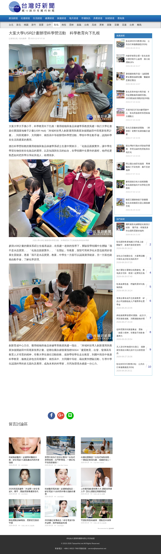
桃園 (26, 25)
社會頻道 (25, 18)
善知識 (120, 18)
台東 (132, 25)
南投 (64, 25)
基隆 (109, 25)
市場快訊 (85, 18)
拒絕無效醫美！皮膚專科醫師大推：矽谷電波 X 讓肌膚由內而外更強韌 (24, 460)
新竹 (33, 25)
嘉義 (79, 25)
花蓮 (124, 25)
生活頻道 (37, 18)
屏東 (101, 25)
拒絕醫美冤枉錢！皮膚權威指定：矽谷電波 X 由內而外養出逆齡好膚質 (60, 491)
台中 (49, 25)
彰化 (56, 25)
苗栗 (41, 25)
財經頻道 (109, 18)
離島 (139, 25)
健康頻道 (49, 18)
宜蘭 (116, 25)
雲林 (71, 25)
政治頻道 (13, 18)
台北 (11, 25)
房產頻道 (97, 18)
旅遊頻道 (61, 18)
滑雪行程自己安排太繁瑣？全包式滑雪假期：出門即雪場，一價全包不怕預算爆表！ (60, 460)
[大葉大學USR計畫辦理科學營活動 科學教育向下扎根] (51, 415)
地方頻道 (73, 18)
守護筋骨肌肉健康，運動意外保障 (96, 520)
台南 (86, 25)
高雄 (94, 25)
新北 (18, 25)
